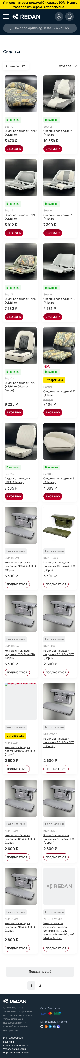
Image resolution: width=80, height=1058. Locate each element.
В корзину (14, 149)
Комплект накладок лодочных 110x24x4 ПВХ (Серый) (20, 654)
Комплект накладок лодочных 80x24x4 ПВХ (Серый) (20, 750)
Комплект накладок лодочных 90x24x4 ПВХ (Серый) (20, 926)
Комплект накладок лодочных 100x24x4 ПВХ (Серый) (20, 566)
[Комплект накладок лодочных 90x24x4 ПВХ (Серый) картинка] (21, 886)
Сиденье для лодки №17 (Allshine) (20, 300)
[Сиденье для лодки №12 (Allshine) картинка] (59, 93)
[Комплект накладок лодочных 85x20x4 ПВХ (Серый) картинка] (59, 701)
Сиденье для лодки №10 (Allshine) (21, 132)
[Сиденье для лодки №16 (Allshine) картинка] (59, 177)
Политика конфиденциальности (16, 1043)
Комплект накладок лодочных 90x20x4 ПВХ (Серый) (58, 838)
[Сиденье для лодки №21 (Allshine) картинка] (59, 345)
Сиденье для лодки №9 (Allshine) (58, 480)
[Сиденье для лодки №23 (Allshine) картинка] (21, 441)
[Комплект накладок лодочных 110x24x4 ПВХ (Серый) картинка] (21, 613)
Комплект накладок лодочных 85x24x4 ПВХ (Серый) (20, 838)
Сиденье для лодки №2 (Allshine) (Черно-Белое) (20, 386)
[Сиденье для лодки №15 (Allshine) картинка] (21, 177)
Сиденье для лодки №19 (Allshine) (59, 300)
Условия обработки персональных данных (16, 1050)
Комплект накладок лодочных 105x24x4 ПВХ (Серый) (59, 566)
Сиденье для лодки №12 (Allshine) (59, 132)
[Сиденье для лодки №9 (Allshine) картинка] (59, 441)
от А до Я (65, 66)
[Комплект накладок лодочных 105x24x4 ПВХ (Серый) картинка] (59, 525)
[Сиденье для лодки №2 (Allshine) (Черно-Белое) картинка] (21, 345)
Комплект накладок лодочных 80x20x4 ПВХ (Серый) (58, 654)
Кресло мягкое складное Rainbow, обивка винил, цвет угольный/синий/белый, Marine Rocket (59, 930)
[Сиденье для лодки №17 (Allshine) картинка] (21, 261)
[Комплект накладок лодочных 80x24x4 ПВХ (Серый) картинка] (21, 701)
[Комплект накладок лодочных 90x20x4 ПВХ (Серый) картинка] (59, 798)
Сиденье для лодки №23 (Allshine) (17, 480)
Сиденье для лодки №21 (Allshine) (59, 393)
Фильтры (12, 66)
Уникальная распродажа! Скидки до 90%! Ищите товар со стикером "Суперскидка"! (40, 4)
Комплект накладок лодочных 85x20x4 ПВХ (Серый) (58, 742)
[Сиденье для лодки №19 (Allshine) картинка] (59, 261)
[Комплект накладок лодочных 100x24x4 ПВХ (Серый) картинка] (21, 525)
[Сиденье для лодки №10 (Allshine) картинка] (21, 93)
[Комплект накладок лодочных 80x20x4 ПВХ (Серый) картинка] (59, 613)
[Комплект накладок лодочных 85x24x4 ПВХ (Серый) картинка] (21, 798)
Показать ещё (40, 971)
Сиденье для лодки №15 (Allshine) (21, 216)
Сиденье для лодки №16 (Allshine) (59, 216)
